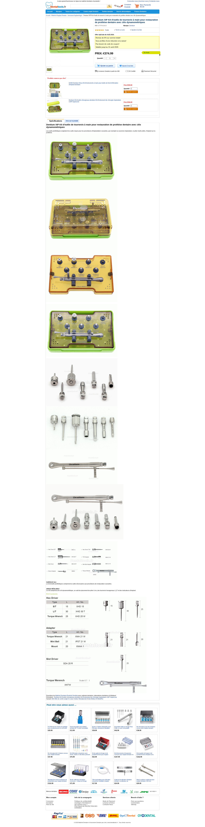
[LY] (124, 793)
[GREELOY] (104, 793)
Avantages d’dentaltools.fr (83, 803)
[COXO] (74, 793)
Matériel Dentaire (60, 695)
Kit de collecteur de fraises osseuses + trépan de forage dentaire (78, 781)
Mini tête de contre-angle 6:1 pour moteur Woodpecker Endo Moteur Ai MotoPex (77, 699)
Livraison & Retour (109, 803)
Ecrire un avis (120, 30)
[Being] (63, 793)
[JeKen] (94, 793)
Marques (59, 11)
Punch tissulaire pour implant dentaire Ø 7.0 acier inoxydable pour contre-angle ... (79, 728)
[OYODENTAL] (128, 815)
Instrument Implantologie (75, 15)
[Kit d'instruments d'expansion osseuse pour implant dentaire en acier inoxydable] (124, 743)
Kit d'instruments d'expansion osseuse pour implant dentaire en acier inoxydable (123, 754)
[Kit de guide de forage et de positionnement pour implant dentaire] (102, 743)
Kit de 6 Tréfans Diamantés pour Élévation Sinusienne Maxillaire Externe (101, 728)
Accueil (49, 11)
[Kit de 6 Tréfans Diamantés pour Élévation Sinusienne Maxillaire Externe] (102, 717)
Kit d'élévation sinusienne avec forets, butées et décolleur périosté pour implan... (80, 754)
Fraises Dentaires (140, 11)
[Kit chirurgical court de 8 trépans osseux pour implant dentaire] (146, 717)
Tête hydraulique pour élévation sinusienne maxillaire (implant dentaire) (101, 781)
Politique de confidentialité (83, 801)
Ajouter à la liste (136, 30)
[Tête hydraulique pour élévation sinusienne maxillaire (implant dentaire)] (102, 770)
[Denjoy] (84, 793)
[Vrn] (134, 793)
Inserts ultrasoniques (123, 11)
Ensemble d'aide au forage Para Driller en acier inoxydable (123, 727)
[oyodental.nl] (147, 815)
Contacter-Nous (108, 804)
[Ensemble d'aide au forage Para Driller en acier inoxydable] (124, 717)
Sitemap (133, 804)
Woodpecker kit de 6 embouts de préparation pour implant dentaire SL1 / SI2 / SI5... (57, 781)
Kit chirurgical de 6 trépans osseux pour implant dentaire (58, 753)
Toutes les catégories (72, 11)
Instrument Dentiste (95, 822)
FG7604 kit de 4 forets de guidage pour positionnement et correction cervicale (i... (57, 728)
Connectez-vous (132, 1)
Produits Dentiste (72, 695)
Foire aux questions (137, 801)
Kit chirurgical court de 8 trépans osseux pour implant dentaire (146, 727)
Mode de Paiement (109, 801)
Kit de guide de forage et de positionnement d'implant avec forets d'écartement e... (145, 754)
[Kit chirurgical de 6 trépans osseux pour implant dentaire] (58, 743)
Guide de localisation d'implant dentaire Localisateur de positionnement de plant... (123, 781)
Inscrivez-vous (143, 1)
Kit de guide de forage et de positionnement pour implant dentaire (100, 754)
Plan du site (50, 804)
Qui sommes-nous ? (81, 804)
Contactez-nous (154, 1)
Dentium (132, 25)
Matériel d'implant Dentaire (59, 15)
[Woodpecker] (114, 793)
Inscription (49, 803)
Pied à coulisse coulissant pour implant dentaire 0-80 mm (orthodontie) (145, 781)
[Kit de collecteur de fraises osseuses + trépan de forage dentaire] (80, 770)
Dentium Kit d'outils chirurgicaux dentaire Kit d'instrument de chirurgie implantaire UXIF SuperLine (85, 697)
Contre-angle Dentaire (91, 11)
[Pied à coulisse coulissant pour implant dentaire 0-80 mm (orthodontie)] (146, 770)
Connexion (49, 801)
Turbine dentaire (107, 11)
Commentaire (135, 803)
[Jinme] (144, 793)
